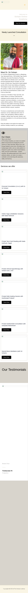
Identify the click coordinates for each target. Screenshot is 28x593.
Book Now (6, 192)
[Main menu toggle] (24, 5)
